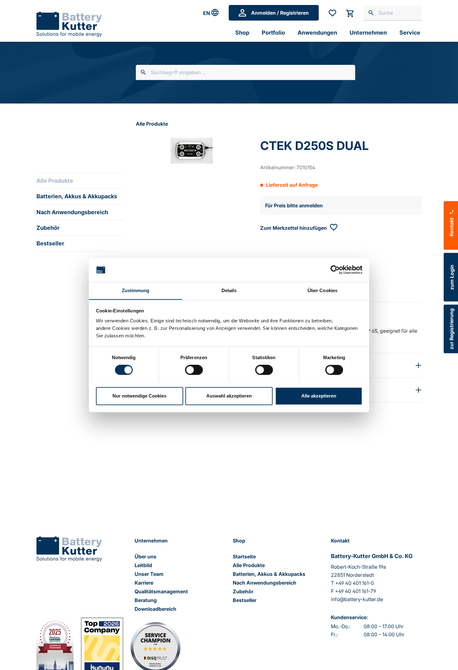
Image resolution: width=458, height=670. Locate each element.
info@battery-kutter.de (357, 599)
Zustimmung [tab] (136, 290)
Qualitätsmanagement (161, 591)
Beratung (146, 600)
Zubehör (48, 227)
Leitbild (143, 565)
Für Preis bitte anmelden (294, 205)
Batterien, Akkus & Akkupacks (76, 196)
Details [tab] (229, 290)
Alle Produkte (54, 180)
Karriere (144, 583)
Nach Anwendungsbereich (72, 212)
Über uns (145, 556)
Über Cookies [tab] (322, 290)
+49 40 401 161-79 (355, 591)
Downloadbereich (155, 609)
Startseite (244, 556)
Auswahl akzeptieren (229, 395)
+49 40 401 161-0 (354, 583)
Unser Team (149, 574)
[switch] (194, 370)
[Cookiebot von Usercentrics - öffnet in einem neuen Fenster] (335, 269)
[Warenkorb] (350, 12)
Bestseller (50, 243)
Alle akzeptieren (318, 395)
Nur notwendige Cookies (139, 395)
